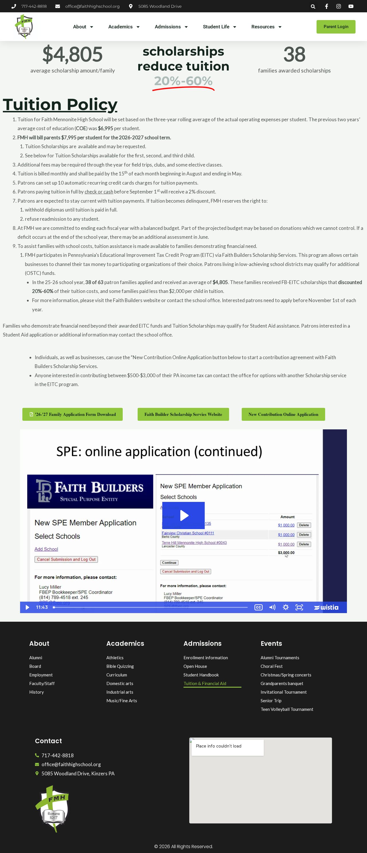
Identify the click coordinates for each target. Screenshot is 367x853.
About (79, 27)
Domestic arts (119, 683)
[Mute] (272, 607)
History (36, 691)
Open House (195, 666)
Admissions (168, 27)
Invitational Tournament (284, 691)
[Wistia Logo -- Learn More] (326, 607)
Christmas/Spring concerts (286, 674)
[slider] (151, 607)
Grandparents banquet (282, 683)
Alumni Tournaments (280, 657)
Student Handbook (201, 674)
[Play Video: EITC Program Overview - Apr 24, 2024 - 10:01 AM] (183, 515)
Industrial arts (119, 691)
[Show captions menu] (259, 607)
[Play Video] (27, 607)
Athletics (115, 657)
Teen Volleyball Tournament (287, 709)
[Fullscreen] (299, 607)
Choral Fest (272, 666)
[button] (313, 6)
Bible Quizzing (120, 666)
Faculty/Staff (42, 683)
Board (35, 666)
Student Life (216, 27)
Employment (41, 674)
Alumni (35, 657)
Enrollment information (206, 657)
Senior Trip (271, 700)
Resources (263, 27)
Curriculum (116, 674)
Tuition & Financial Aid (205, 683)
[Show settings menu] (286, 607)
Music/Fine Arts (121, 700)
